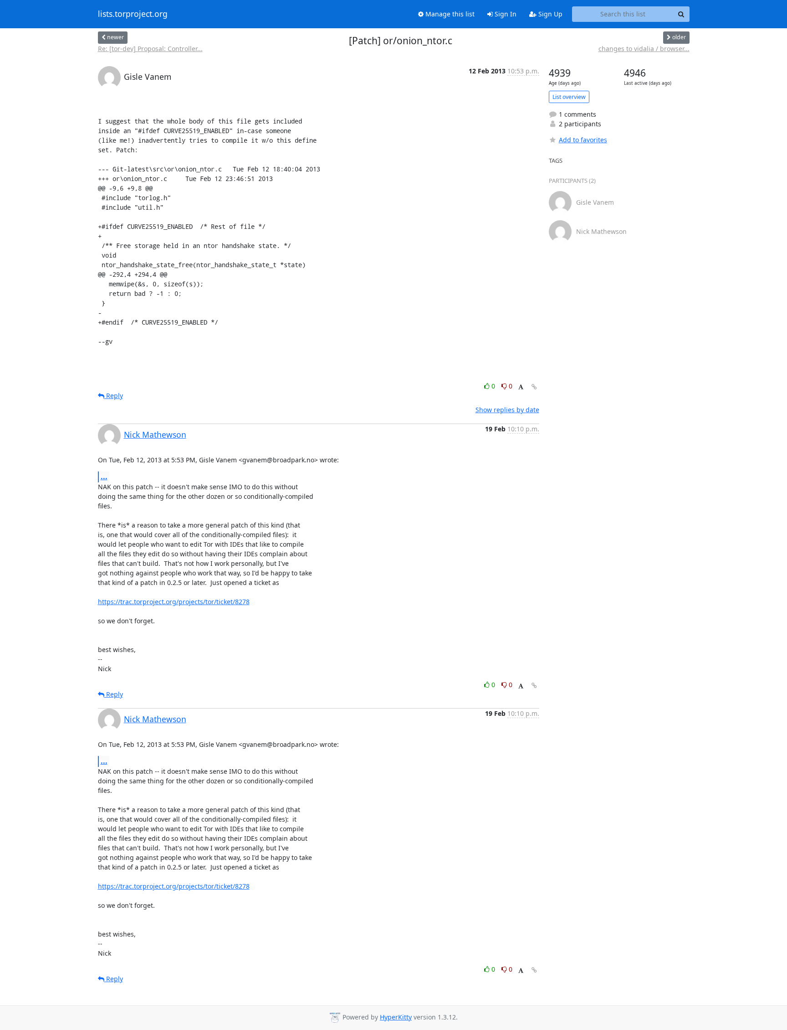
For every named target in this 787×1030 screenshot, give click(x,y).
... (104, 476)
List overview (569, 97)
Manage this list (449, 14)
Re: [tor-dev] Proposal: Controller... (150, 48)
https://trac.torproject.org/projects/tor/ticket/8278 (174, 601)
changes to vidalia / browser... (644, 48)
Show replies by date (507, 409)
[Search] (681, 14)
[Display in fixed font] (521, 387)
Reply (113, 395)
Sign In (504, 14)
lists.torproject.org (133, 14)
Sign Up (549, 14)
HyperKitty (396, 1017)
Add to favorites (583, 139)
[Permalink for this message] (534, 387)
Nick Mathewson (155, 434)
